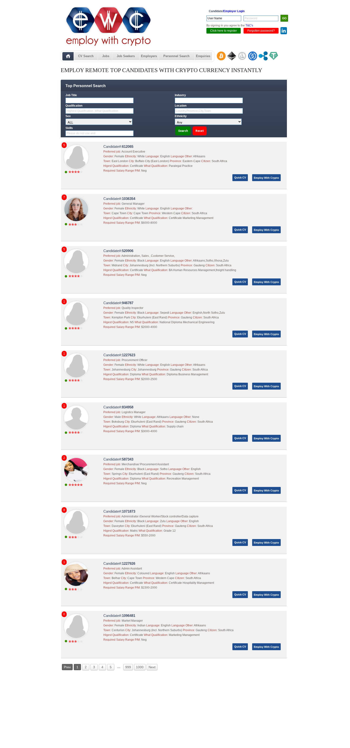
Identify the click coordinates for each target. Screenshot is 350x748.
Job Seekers (126, 56)
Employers (149, 56)
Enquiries (203, 56)
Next (152, 667)
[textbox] (99, 100)
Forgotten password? (261, 30)
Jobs (105, 56)
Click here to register (223, 30)
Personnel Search (176, 56)
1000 (140, 667)
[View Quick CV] (76, 173)
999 (128, 667)
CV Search (86, 56)
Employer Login (234, 11)
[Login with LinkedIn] (283, 31)
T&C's (249, 25)
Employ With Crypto (266, 177)
